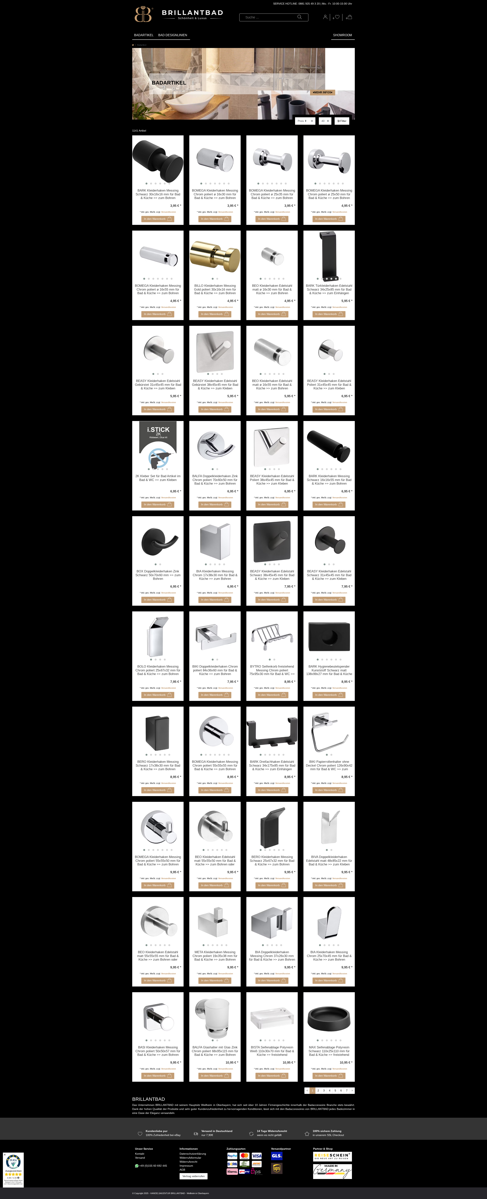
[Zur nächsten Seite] (352, 1090)
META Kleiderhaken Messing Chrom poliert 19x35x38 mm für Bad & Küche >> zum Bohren (215, 955)
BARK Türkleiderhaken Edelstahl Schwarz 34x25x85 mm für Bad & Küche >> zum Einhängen (329, 289)
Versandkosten (168, 212)
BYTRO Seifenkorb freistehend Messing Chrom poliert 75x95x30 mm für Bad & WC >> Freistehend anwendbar (272, 670)
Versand (140, 1157)
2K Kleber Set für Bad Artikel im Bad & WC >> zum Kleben (158, 478)
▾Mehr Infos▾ (322, 92)
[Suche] (299, 17)
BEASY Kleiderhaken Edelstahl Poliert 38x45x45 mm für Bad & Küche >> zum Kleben (272, 479)
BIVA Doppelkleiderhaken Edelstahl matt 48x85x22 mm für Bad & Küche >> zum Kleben (329, 860)
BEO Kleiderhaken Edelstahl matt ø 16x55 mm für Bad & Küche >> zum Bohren (272, 384)
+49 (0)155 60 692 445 (153, 1165)
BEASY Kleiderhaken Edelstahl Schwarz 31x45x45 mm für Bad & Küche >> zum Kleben (329, 575)
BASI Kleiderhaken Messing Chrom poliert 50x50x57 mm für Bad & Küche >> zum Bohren (157, 1051)
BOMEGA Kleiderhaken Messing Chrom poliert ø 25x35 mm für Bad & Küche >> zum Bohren (272, 194)
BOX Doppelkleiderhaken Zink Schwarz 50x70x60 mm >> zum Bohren (158, 575)
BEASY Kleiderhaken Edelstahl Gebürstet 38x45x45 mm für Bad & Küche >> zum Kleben (215, 384)
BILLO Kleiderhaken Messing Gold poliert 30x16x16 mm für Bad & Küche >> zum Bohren (215, 289)
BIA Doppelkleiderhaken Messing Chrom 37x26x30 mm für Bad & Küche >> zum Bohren (272, 955)
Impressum (186, 1165)
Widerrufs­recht (188, 1161)
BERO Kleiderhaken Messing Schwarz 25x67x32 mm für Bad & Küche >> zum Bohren (272, 860)
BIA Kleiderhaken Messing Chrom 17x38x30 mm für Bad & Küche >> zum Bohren (215, 575)
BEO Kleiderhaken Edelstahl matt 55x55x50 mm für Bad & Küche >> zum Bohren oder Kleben (215, 861)
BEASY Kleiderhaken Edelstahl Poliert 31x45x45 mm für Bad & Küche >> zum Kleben (329, 384)
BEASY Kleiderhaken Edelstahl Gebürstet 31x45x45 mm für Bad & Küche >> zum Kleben (158, 384)
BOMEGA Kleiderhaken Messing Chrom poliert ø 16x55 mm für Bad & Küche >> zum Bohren (158, 289)
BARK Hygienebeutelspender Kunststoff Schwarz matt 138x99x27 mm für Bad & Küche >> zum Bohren (329, 670)
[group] (157, 161)
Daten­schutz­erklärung (193, 1153)
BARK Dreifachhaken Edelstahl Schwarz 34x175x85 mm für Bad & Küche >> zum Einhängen (272, 765)
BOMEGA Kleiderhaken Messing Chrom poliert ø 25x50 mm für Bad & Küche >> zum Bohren (329, 194)
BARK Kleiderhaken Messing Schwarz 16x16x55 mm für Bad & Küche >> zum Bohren (329, 479)
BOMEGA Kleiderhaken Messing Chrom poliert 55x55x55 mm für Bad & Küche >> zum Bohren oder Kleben (215, 765)
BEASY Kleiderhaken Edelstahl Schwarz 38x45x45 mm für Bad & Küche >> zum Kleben (272, 575)
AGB (182, 1169)
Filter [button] (343, 120)
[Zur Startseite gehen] (133, 45)
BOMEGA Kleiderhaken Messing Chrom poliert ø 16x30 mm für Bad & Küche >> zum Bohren (215, 194)
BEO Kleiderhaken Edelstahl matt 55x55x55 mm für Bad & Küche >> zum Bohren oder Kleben (158, 956)
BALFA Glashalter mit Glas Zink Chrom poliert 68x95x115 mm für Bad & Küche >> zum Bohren (215, 1051)
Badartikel (144, 35)
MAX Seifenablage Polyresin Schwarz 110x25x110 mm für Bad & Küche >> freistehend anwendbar (329, 1051)
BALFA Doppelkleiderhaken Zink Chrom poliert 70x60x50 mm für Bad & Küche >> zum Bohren (215, 479)
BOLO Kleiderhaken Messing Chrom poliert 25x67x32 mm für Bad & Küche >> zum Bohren (157, 670)
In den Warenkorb (155, 218)
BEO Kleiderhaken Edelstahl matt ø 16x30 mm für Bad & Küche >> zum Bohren (272, 289)
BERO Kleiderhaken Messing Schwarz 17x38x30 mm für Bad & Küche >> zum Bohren (158, 765)
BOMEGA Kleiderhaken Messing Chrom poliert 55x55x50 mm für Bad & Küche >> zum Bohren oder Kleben (158, 861)
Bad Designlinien (172, 35)
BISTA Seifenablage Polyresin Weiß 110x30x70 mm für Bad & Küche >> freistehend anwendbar (272, 1051)
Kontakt (139, 1153)
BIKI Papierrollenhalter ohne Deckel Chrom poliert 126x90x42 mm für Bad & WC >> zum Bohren (329, 765)
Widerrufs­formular (190, 1157)
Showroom (342, 35)
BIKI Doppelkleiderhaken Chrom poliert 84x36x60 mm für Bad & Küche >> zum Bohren (215, 670)
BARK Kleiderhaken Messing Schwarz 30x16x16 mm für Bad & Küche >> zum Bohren (158, 194)
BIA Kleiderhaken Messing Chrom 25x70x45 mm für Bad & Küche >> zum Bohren (329, 955)
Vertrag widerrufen (193, 1176)
